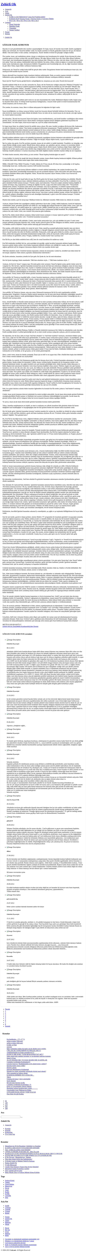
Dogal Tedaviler (14, 24)
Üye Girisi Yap (10, 1134)
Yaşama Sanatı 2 (36, 19)
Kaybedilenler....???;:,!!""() (16, 1039)
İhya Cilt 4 (35, 20)
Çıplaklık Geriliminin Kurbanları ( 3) (19, 1084)
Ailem (7, 13)
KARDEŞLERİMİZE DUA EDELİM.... (20, 1075)
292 (6, 1106)
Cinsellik (8, 1196)
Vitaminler (12, 28)
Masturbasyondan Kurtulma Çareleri (17, 1169)
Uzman (7, 1211)
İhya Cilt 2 (20, 20)
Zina (6, 1197)
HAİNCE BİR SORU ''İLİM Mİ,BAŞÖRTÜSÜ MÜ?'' (25, 1054)
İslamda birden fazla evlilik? (16, 1066)
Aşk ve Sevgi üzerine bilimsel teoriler (17, 1246)
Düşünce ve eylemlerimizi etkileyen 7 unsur (19, 1241)
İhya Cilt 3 (27, 20)
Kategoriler (8, 1132)
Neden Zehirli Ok (11, 1163)
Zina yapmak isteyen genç (13, 1170)
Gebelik (7, 1209)
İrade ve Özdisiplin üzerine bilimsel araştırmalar (20, 1245)
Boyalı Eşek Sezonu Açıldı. (16, 1083)
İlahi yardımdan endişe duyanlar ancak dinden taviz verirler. (26, 1049)
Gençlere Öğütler (48, 19)
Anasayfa (8, 9)
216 (6, 1105)
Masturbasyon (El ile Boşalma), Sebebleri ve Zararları (23, 1146)
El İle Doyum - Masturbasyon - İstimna (18, 1157)
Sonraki (7, 1026)
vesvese (9, 1047)
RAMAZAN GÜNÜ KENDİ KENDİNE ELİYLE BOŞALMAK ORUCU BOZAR (33, 1153)
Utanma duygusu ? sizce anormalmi (18, 1079)
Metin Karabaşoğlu (23, 626)
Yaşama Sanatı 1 (25, 19)
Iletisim (7, 34)
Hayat (7, 1188)
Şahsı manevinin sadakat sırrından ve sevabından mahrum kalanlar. (29, 1056)
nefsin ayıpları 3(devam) (15, 1041)
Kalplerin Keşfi (14, 19)
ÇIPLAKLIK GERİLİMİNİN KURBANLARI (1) (24, 1050)
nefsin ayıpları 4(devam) (15, 1043)
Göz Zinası (13, 626)
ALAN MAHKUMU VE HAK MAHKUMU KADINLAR (27, 1060)
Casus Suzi (31, 17)
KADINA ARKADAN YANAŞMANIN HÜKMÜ (22, 1148)
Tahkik (7, 1182)
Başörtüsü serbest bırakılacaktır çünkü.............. (22, 1088)
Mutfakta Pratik (14, 26)
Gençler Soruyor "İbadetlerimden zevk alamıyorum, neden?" (27, 1064)
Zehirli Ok (8, 37)
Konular (7, 1129)
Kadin (7, 1192)
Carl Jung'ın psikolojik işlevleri (15, 1243)
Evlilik (7, 1194)
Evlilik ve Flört (12, 1045)
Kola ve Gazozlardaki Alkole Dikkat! (19, 1086)
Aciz (6, 11)
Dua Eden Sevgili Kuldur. (15, 1094)
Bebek (7, 1213)
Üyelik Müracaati (11, 1165)
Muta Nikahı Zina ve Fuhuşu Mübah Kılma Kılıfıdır (22, 1172)
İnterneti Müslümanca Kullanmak (18, 1069)
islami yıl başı (11, 1058)
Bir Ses (7, 1230)
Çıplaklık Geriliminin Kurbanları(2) (18, 1062)
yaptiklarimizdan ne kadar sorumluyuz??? (20, 1052)
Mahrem (8, 1222)
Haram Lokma (11, 1067)
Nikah (7, 1224)
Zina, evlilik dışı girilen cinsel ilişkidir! (17, 1150)
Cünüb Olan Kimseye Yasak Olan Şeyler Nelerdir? (22, 1167)
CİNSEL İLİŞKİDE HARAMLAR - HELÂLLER (22, 1152)
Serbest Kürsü (9, 1180)
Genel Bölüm (9, 1184)
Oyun (7, 1232)
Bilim (7, 1235)
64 (6, 1101)
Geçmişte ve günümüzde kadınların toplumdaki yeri (22, 1239)
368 (6, 1108)
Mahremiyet (23, 17)
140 (6, 1103)
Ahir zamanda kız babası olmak (17, 1073)
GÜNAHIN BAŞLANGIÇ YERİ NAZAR (21, 1092)
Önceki (7, 1009)
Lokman (8, 1207)
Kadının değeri (40, 17)
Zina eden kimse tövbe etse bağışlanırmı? (18, 1159)
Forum (7, 32)
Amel (7, 1190)
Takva (9, 1077)
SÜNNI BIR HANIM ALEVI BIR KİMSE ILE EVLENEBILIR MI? (28, 1155)
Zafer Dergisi (33, 626)
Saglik (7, 1206)
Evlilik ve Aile (14, 17)
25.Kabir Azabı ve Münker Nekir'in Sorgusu (20, 1161)
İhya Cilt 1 (12, 20)
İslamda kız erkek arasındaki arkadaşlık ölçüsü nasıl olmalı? (26, 1071)
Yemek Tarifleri (14, 30)
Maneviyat (8, 1186)
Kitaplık (7, 1130)
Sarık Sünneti (11, 1081)
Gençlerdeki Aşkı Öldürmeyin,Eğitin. (19, 1090)
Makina (7, 1233)
